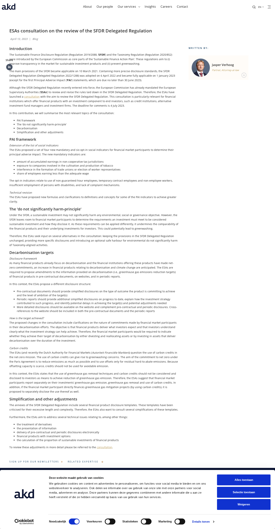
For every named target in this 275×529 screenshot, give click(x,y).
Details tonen (201, 521)
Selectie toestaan (244, 492)
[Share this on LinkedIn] (9, 67)
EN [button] (260, 7)
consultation (32, 96)
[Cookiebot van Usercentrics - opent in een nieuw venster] (24, 522)
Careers (166, 6)
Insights (150, 6)
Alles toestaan (244, 479)
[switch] (110, 522)
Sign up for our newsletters (34, 461)
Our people (105, 6)
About (87, 6)
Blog (35, 39)
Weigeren (244, 504)
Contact (182, 6)
